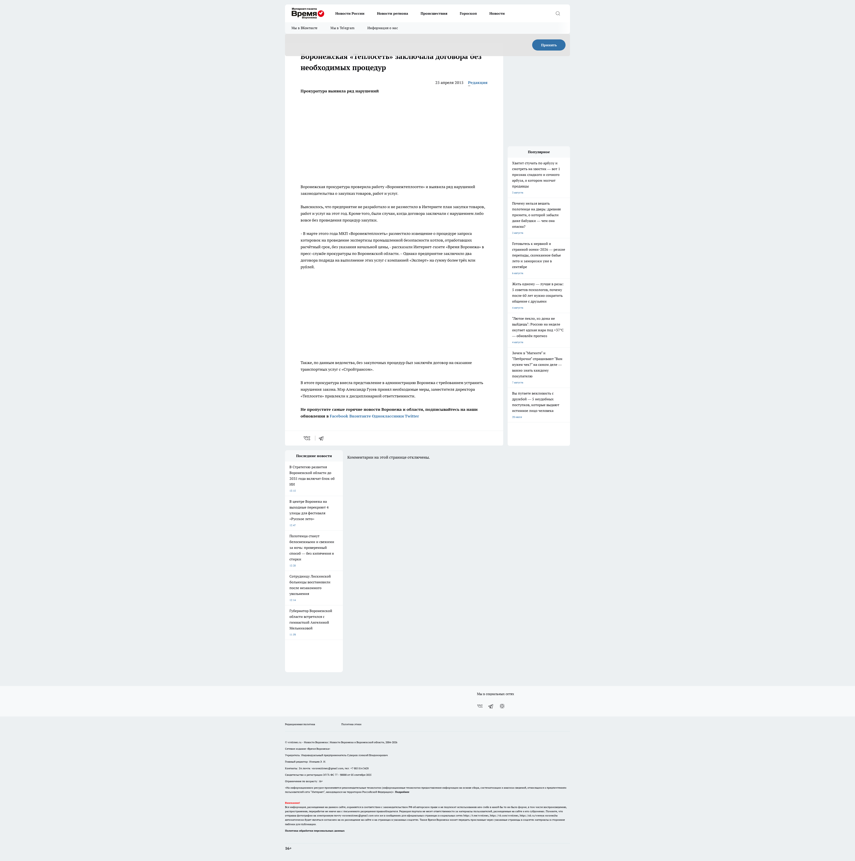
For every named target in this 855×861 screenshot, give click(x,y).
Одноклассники (388, 416)
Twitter (412, 416)
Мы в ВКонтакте (304, 28)
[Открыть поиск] (557, 13)
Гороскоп (468, 13)
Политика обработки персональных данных (315, 830)
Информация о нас (382, 28)
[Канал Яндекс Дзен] (502, 706)
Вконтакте (360, 416)
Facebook (339, 416)
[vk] (307, 438)
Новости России (349, 13)
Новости (497, 13)
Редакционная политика (300, 724)
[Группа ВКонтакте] (479, 706)
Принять (549, 45)
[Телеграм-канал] (491, 706)
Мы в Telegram (342, 28)
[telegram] (322, 438)
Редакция (478, 82)
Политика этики (351, 724)
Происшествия (434, 13)
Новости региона (392, 13)
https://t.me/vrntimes (476, 815)
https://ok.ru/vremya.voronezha (539, 815)
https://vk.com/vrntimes (504, 815)
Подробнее (402, 792)
